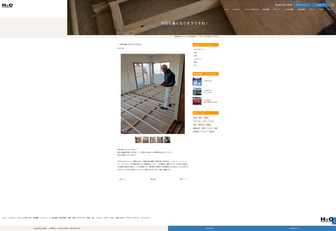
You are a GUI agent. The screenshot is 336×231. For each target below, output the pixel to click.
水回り (195, 124)
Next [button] (186, 94)
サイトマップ (145, 218)
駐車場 (203, 128)
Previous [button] (119, 94)
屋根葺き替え (196, 128)
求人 (195, 65)
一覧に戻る (153, 179)
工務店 (195, 117)
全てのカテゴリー (199, 49)
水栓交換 (206, 117)
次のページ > (183, 179)
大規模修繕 (196, 131)
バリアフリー (204, 131)
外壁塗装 (208, 124)
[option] (152, 94)
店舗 (216, 128)
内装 (195, 52)
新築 (195, 62)
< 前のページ (122, 179)
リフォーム (211, 121)
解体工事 (211, 131)
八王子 (204, 121)
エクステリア (198, 59)
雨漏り (200, 117)
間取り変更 (201, 124)
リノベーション (197, 121)
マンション (210, 128)
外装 (195, 56)
